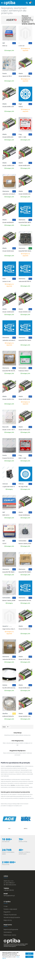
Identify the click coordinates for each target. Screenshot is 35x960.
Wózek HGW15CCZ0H (8, 399)
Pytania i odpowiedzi (10, 909)
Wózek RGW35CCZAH (24, 629)
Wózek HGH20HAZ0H (8, 222)
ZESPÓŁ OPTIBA (23, 841)
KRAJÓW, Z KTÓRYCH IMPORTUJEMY (24, 853)
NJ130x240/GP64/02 (8, 716)
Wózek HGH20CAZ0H (24, 429)
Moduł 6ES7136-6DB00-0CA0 (25, 572)
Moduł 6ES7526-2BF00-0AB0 (25, 222)
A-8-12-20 (21, 46)
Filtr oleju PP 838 (23, 486)
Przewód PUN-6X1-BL (8, 458)
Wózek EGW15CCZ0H (8, 106)
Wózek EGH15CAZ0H (7, 137)
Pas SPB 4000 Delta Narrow (9, 688)
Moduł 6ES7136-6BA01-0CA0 (9, 572)
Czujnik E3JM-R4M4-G (8, 486)
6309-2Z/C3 (5, 515)
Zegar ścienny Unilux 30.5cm (9, 629)
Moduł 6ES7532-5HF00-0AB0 (25, 340)
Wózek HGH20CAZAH (8, 251)
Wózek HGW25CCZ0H (25, 716)
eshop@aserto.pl (9, 896)
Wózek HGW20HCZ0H (24, 194)
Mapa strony (8, 920)
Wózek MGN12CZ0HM (24, 76)
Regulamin (7, 912)
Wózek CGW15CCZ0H (8, 165)
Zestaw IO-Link (6, 281)
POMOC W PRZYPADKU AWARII (8, 853)
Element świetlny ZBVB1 (25, 543)
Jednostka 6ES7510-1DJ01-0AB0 (9, 659)
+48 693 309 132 (9, 890)
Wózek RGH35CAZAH (24, 688)
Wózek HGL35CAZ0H (24, 659)
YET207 (4, 543)
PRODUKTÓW (5, 864)
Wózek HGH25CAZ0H (24, 165)
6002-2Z (4, 46)
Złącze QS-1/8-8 (6, 76)
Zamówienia (8, 932)
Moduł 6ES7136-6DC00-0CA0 (9, 371)
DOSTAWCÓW (5, 841)
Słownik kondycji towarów (12, 917)
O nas (5, 906)
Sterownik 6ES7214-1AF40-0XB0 (25, 600)
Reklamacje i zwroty (10, 935)
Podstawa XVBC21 (23, 371)
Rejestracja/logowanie (11, 929)
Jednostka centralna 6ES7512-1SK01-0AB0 (9, 194)
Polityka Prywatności (10, 915)
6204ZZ (21, 106)
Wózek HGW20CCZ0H (25, 312)
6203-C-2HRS (22, 137)
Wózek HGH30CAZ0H (24, 399)
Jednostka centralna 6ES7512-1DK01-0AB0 (9, 340)
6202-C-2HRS (22, 458)
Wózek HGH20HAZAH (24, 515)
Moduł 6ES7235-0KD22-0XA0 (25, 251)
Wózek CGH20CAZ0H (8, 312)
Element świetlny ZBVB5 (8, 600)
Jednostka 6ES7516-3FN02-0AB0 (25, 281)
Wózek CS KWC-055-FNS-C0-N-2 (9, 429)
